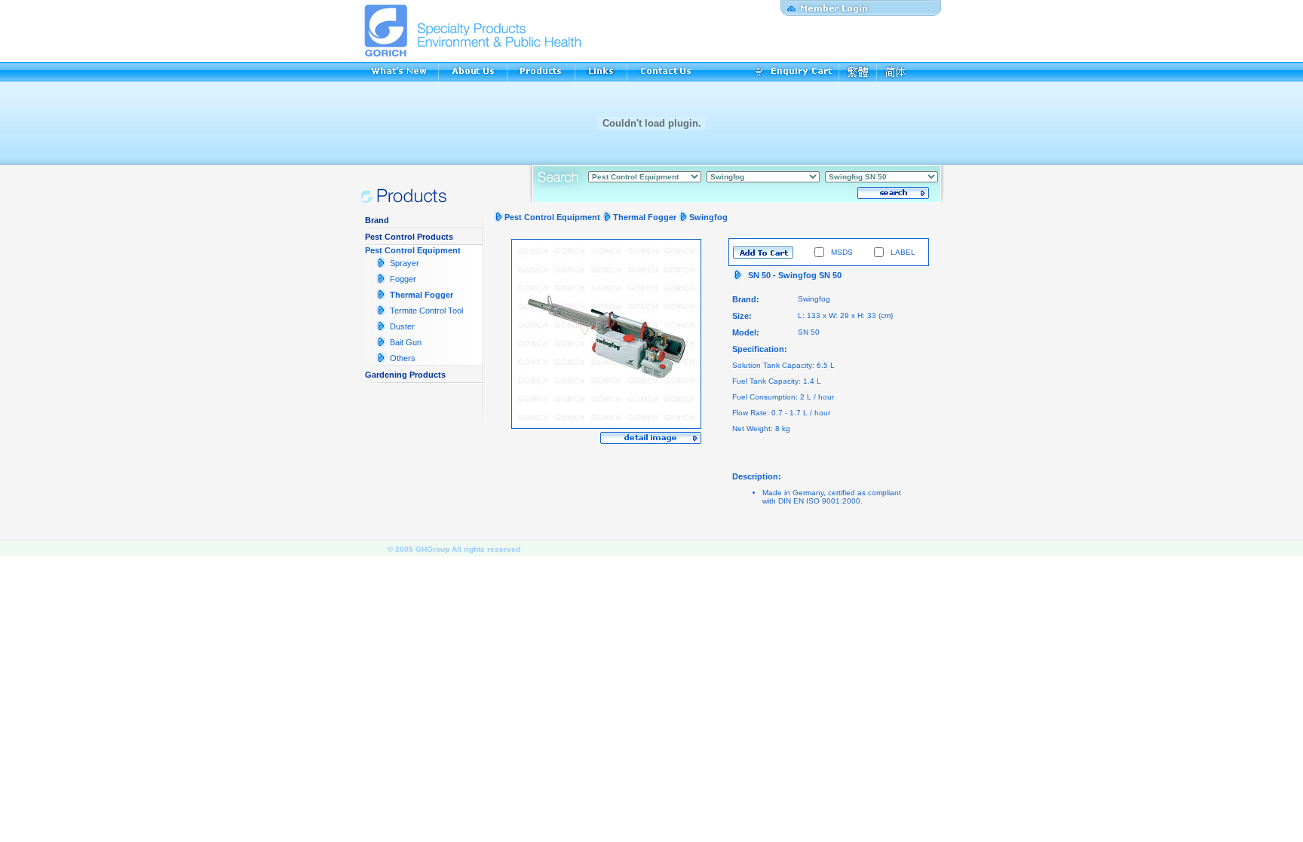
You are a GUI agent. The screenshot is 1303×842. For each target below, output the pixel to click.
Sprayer (404, 263)
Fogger (403, 278)
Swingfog (708, 217)
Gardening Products (405, 374)
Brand (377, 220)
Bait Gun (406, 342)
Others (402, 358)
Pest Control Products (409, 236)
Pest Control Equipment (413, 250)
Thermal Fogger (421, 294)
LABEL (903, 252)
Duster (402, 326)
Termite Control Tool (426, 310)
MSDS (842, 252)
